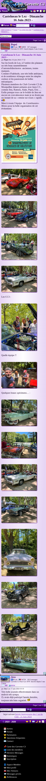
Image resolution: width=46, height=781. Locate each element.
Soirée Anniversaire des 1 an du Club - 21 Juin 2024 (28, 715)
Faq (13, 25)
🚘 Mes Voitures (11, 771)
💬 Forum (8, 732)
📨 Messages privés (12, 774)
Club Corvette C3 (30, 4)
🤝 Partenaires (10, 735)
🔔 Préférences (10, 777)
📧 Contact (8, 741)
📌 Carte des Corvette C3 (15, 746)
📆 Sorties (8, 729)
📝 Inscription (10, 759)
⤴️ (44, 673)
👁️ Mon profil (10, 768)
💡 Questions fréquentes (14, 738)
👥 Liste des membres (13, 750)
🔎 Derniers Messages (13, 753)
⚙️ (34, 25)
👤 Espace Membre (12, 764)
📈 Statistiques (10, 756)
